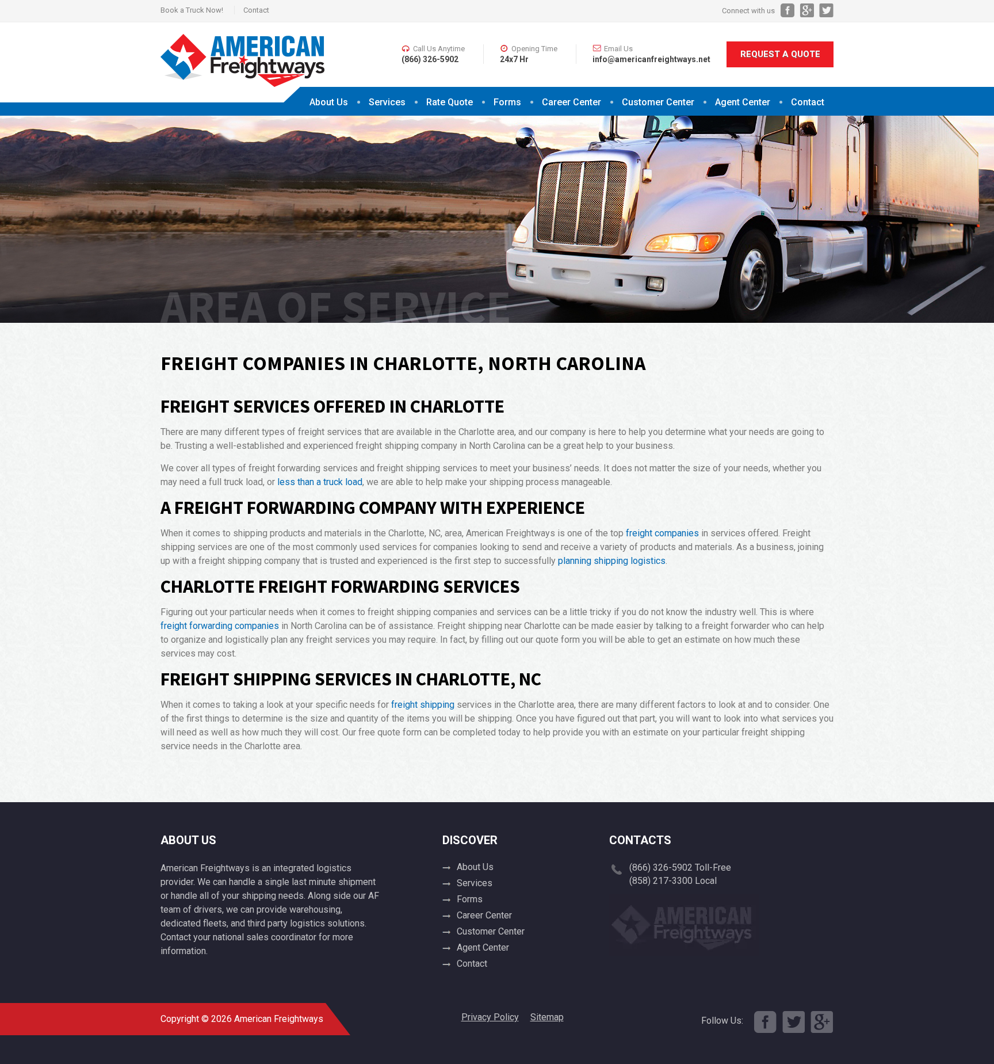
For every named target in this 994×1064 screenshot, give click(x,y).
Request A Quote (780, 54)
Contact (256, 10)
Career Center (571, 102)
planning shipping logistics (612, 560)
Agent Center (742, 102)
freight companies (662, 533)
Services (387, 102)
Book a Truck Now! (191, 10)
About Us (328, 102)
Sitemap (547, 1017)
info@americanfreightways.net (651, 59)
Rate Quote (449, 102)
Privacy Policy (490, 1017)
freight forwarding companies (219, 625)
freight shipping (422, 704)
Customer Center (491, 931)
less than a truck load (319, 481)
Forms (507, 102)
